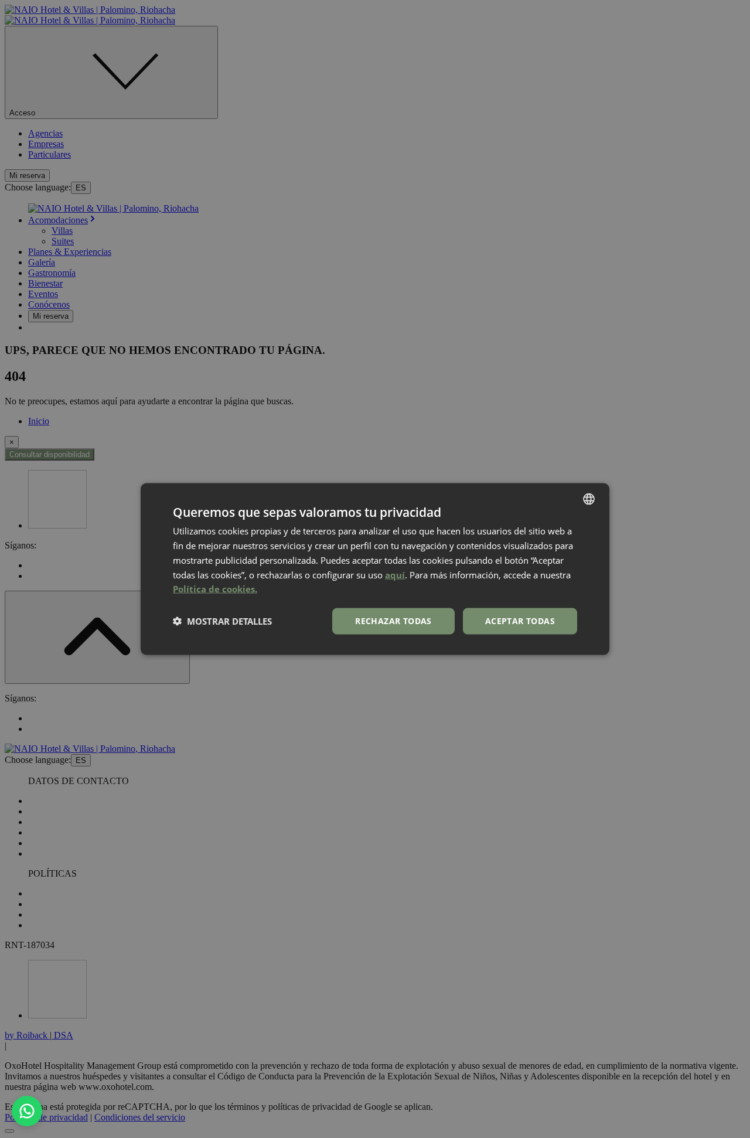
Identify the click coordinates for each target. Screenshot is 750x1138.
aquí (395, 574)
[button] (222, 621)
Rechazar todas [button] (393, 620)
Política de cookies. (215, 589)
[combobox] (589, 499)
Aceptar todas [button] (520, 620)
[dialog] (375, 569)
